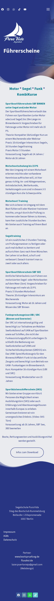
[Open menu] (49, 9)
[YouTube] (24, 9)
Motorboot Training (16, 201)
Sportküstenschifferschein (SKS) (23, 389)
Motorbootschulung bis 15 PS (21, 166)
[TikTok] (19, 9)
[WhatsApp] (13, 9)
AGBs (6, 536)
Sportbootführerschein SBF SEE (23, 272)
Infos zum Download (27, 452)
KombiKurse (27, 94)
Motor (14, 88)
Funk (38, 88)
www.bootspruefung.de (27, 556)
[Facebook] (2, 9)
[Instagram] (8, 9)
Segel (26, 88)
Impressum (9, 532)
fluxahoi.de (27, 560)
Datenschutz (10, 540)
